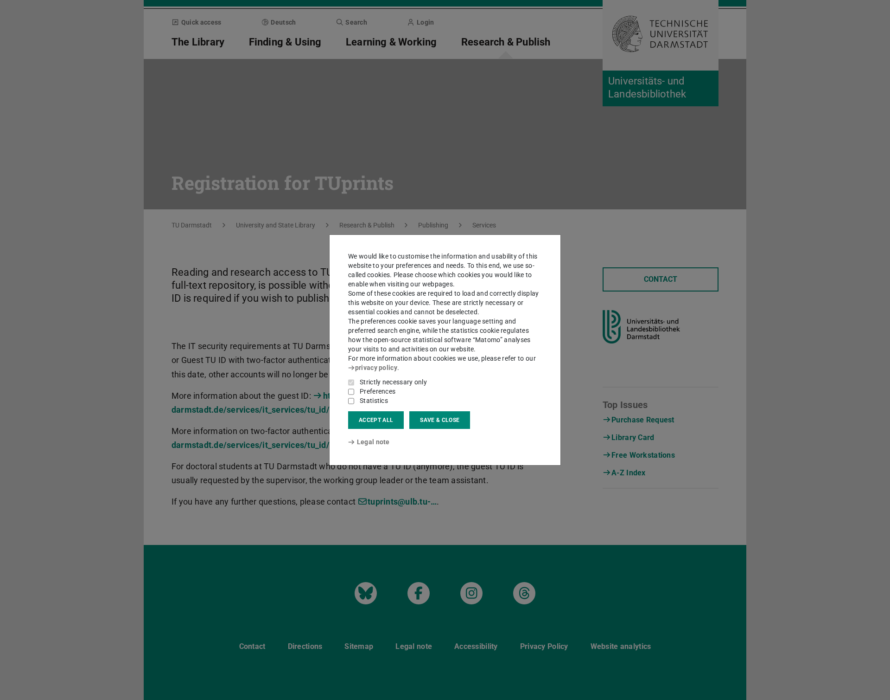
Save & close (439, 420)
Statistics (374, 400)
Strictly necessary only (393, 382)
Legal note (373, 442)
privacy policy (376, 367)
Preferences (377, 391)
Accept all (376, 420)
